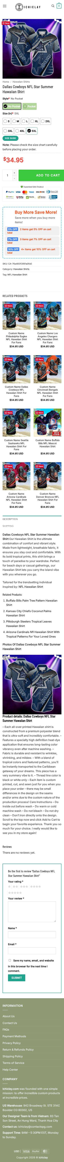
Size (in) (8, 113)
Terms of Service (13, 1063)
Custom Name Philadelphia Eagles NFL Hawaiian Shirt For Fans (16, 338)
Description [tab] (10, 519)
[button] (5, 6)
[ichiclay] (29, 6)
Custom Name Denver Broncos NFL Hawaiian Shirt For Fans (47, 498)
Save (7, 23)
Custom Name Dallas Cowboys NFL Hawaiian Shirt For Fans (16, 391)
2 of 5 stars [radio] (15, 886)
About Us (9, 1016)
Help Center (10, 1069)
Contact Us (10, 1023)
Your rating (15, 881)
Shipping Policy (13, 1056)
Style (6, 98)
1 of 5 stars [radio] (9, 886)
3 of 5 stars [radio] (23, 886)
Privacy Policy (12, 1043)
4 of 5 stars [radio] (35, 886)
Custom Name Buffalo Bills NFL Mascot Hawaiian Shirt (47, 443)
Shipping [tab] (8, 526)
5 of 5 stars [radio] (14, 893)
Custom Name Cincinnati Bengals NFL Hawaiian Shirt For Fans (47, 391)
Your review (16, 898)
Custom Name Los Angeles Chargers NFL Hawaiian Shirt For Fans (47, 338)
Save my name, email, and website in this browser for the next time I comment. (31, 965)
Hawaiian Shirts (21, 81)
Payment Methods (14, 1036)
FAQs (6, 1029)
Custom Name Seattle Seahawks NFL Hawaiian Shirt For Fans (16, 445)
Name (12, 928)
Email (12, 944)
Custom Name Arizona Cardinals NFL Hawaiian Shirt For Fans (16, 498)
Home (6, 81)
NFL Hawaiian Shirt (17, 274)
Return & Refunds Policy (18, 1049)
